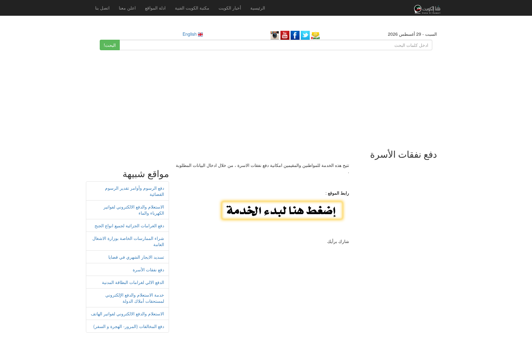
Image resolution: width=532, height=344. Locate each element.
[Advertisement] (266, 96)
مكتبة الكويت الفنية (192, 8)
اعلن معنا (127, 8)
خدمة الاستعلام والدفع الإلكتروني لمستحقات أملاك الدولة (134, 298)
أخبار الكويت (230, 8)
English (190, 34)
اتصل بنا (102, 8)
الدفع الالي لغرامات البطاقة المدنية (133, 282)
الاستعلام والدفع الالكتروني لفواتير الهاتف (127, 313)
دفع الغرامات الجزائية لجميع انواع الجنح (129, 225)
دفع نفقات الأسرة (148, 269)
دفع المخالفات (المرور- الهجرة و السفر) (128, 326)
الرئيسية (257, 8)
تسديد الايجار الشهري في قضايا (136, 257)
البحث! (110, 45)
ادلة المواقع (155, 8)
